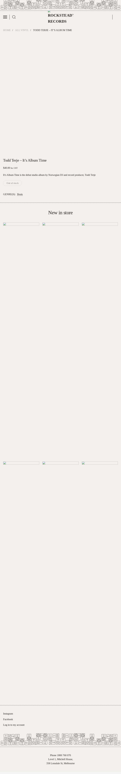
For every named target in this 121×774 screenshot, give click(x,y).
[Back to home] (60, 17)
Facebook (8, 719)
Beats (20, 194)
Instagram (8, 713)
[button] (6, 17)
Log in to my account (13, 725)
